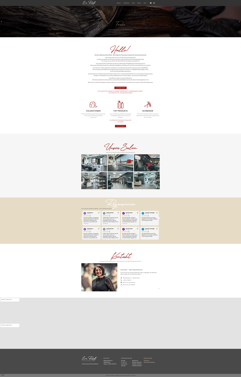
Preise (139, 3)
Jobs (145, 3)
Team (133, 3)
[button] (1, 21)
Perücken (126, 3)
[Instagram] (154, 3)
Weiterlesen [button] (90, 223)
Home (118, 3)
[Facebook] (150, 3)
